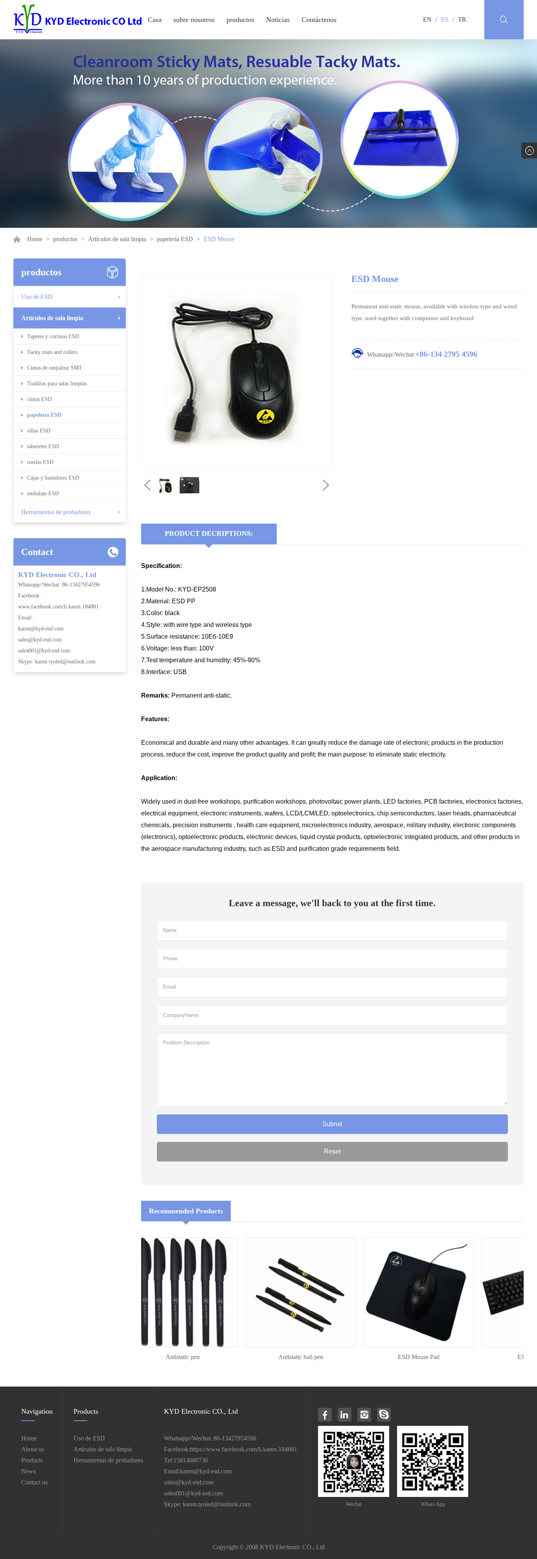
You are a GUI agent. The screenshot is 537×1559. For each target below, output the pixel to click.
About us (32, 1449)
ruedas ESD (40, 462)
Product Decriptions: (209, 533)
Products (32, 1460)
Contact (37, 552)
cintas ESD (39, 399)
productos (240, 20)
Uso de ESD (37, 296)
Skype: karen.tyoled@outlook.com (57, 662)
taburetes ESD (43, 446)
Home (34, 239)
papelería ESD (175, 239)
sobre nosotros (194, 20)
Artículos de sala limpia (117, 239)
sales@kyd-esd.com (40, 640)
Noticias (278, 20)
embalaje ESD (43, 493)
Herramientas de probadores (56, 512)
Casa (155, 20)
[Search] (504, 20)
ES (445, 19)
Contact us (34, 1482)
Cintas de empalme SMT (54, 368)
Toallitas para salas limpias (56, 384)
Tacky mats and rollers (52, 352)
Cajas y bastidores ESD (53, 478)
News (28, 1471)
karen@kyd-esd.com (41, 629)
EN (427, 19)
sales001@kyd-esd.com (44, 651)
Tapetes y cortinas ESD (53, 336)
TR (462, 19)
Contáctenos (319, 20)
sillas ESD (38, 431)
